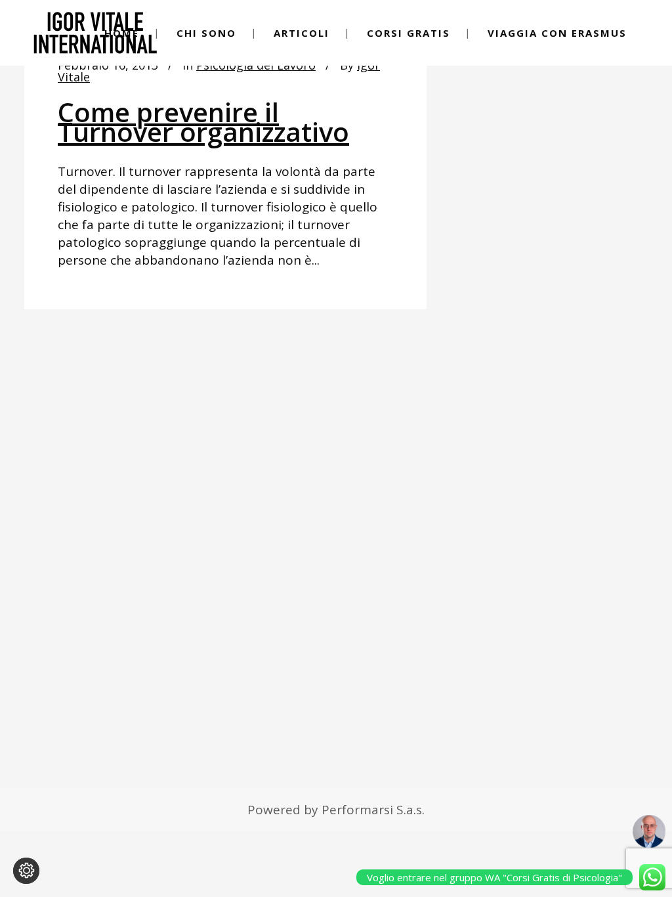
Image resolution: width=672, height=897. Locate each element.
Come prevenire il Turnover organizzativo (203, 122)
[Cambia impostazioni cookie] (26, 871)
